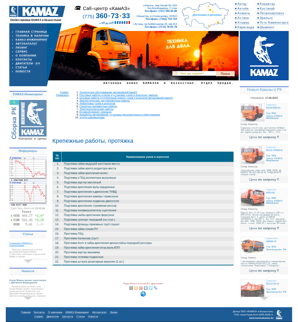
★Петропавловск (270, 13)
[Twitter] (150, 288)
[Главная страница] (37, 16)
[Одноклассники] (136, 288)
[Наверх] (143, 295)
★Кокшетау (266, 4)
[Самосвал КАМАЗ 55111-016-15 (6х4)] (252, 288)
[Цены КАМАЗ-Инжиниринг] (28, 141)
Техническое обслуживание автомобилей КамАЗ (108, 92)
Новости (23, 71)
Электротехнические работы (96, 109)
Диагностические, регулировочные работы (104, 100)
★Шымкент (265, 27)
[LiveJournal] (155, 288)
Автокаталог (26, 43)
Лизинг (21, 47)
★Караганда (244, 27)
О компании (26, 55)
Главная (25, 312)
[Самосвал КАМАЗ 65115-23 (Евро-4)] (252, 112)
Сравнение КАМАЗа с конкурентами (21, 244)
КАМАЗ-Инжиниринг (32, 39)
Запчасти (67, 316)
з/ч (37, 63)
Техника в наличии (32, 35)
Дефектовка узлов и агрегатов (97, 103)
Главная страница (31, 31)
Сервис (22, 51)
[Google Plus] (141, 288)
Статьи (21, 67)
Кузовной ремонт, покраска (95, 111)
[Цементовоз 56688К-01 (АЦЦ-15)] (252, 246)
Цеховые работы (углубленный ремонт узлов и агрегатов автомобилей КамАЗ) (126, 97)
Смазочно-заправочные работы (98, 106)
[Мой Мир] (131, 288)
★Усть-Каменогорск (273, 22)
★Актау (240, 4)
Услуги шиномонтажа (92, 117)
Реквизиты (62, 95)
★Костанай (266, 8)
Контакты (24, 59)
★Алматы (242, 13)
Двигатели (24, 63)
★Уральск (265, 18)
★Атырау (241, 22)
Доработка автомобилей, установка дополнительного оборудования (119, 114)
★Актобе (241, 8)
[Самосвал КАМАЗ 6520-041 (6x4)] (252, 197)
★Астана (241, 18)
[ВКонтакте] (145, 288)
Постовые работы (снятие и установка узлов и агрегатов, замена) (118, 95)
